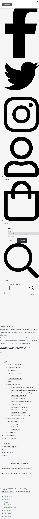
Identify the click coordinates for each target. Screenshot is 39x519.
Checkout (22, 241)
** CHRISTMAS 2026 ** (15, 364)
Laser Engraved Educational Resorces (23, 387)
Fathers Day (15, 427)
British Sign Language (14, 367)
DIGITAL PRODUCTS (14, 373)
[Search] (31, 288)
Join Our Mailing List (10, 447)
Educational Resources (15, 379)
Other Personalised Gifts (16, 418)
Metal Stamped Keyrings (19, 410)
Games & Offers (13, 381)
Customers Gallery (10, 435)
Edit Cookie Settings (7, 492)
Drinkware (11, 376)
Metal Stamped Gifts (14, 404)
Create (27, 492)
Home (6, 359)
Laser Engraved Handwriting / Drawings (24, 390)
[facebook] (21, 57)
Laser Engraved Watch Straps (21, 401)
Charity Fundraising (10, 438)
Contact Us (7, 444)
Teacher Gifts (15, 430)
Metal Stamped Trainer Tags (20, 415)
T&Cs (5, 449)
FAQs (5, 441)
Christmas (14, 424)
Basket (12, 241)
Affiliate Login (8, 452)
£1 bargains (11, 432)
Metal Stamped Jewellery (19, 407)
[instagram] (21, 134)
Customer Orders (13, 370)
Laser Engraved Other (18, 396)
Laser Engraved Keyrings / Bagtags (23, 393)
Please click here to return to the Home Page (16, 473)
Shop (5, 362)
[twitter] (21, 93)
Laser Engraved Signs (18, 398)
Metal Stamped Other (18, 413)
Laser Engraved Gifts (14, 384)
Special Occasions (13, 421)
